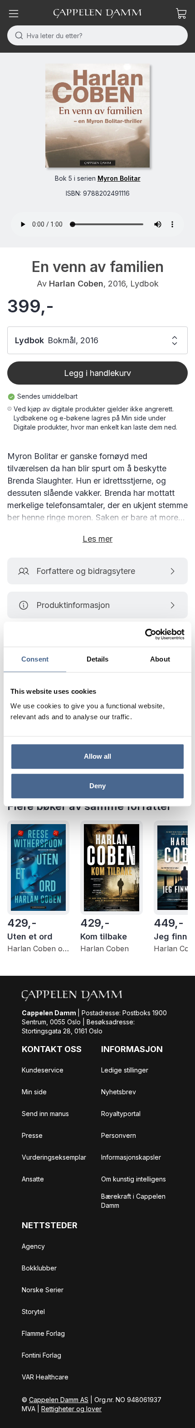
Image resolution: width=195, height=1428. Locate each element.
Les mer (97, 539)
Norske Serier (42, 1290)
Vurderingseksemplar (54, 1157)
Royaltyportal (121, 1113)
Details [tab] (98, 659)
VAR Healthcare (45, 1377)
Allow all (98, 756)
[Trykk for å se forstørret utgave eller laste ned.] (97, 116)
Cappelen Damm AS (58, 1399)
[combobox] (97, 35)
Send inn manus (45, 1113)
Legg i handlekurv (97, 373)
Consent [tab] (35, 659)
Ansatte (33, 1179)
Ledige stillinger (124, 1070)
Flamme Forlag (43, 1333)
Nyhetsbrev (118, 1092)
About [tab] (160, 659)
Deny (97, 786)
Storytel (33, 1311)
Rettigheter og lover (71, 1409)
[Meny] (13, 13)
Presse (32, 1135)
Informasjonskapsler (131, 1157)
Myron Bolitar (119, 178)
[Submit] (17, 35)
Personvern (118, 1135)
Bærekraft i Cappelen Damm (133, 1200)
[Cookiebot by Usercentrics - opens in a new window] (145, 634)
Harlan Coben (76, 283)
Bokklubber (39, 1268)
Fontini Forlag (41, 1355)
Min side (34, 1092)
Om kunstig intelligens (133, 1179)
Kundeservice (42, 1070)
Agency (33, 1246)
